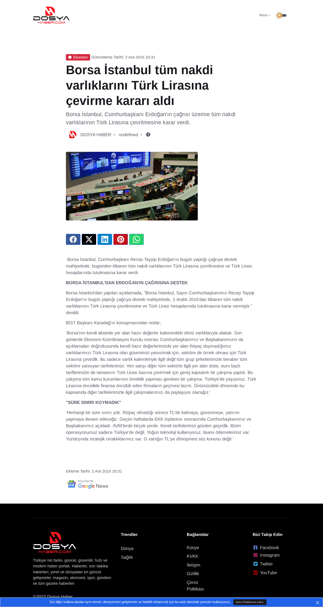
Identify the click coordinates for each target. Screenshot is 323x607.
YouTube (268, 572)
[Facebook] (73, 239)
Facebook (269, 547)
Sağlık (127, 557)
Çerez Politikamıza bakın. (250, 602)
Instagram (270, 555)
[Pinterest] (120, 239)
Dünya (127, 548)
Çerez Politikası (195, 585)
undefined (128, 134)
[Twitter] (89, 239)
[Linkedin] (105, 239)
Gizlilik (193, 573)
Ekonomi (80, 57)
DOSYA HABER (95, 134)
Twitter (266, 563)
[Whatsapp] (136, 239)
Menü (263, 15)
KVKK (192, 556)
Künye (193, 547)
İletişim (193, 565)
